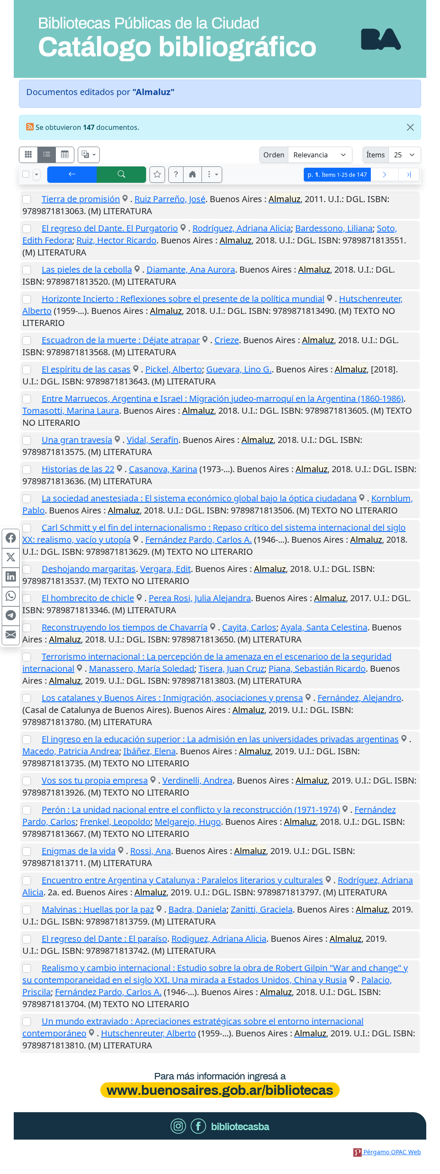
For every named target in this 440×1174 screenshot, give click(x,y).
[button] (176, 174)
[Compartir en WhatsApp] (11, 597)
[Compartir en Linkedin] (11, 577)
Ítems (376, 155)
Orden (273, 155)
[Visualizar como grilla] (64, 155)
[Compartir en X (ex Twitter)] (11, 558)
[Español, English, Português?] (89, 155)
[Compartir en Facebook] (11, 539)
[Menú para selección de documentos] (36, 174)
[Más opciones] (212, 174)
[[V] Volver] (72, 174)
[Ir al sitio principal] (220, 39)
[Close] (410, 127)
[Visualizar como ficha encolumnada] (46, 155)
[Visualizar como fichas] (28, 155)
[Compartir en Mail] (11, 635)
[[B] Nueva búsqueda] (122, 174)
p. (337, 174)
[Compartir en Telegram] (11, 616)
